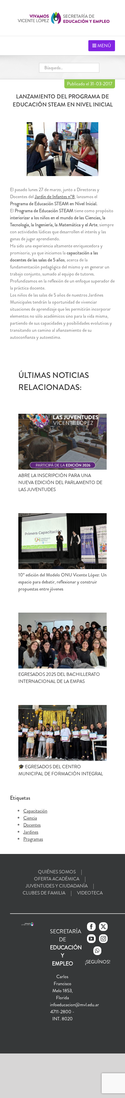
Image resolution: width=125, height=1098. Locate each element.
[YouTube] (91, 938)
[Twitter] (103, 926)
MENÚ (103, 45)
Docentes (32, 824)
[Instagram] (103, 938)
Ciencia (30, 817)
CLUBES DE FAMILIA (44, 892)
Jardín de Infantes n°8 (55, 196)
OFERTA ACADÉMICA (56, 878)
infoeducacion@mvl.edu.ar (74, 1004)
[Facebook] (91, 926)
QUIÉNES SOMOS (57, 871)
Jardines (30, 832)
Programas (33, 839)
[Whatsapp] (97, 950)
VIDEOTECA (90, 892)
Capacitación (35, 810)
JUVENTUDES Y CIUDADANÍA (57, 885)
